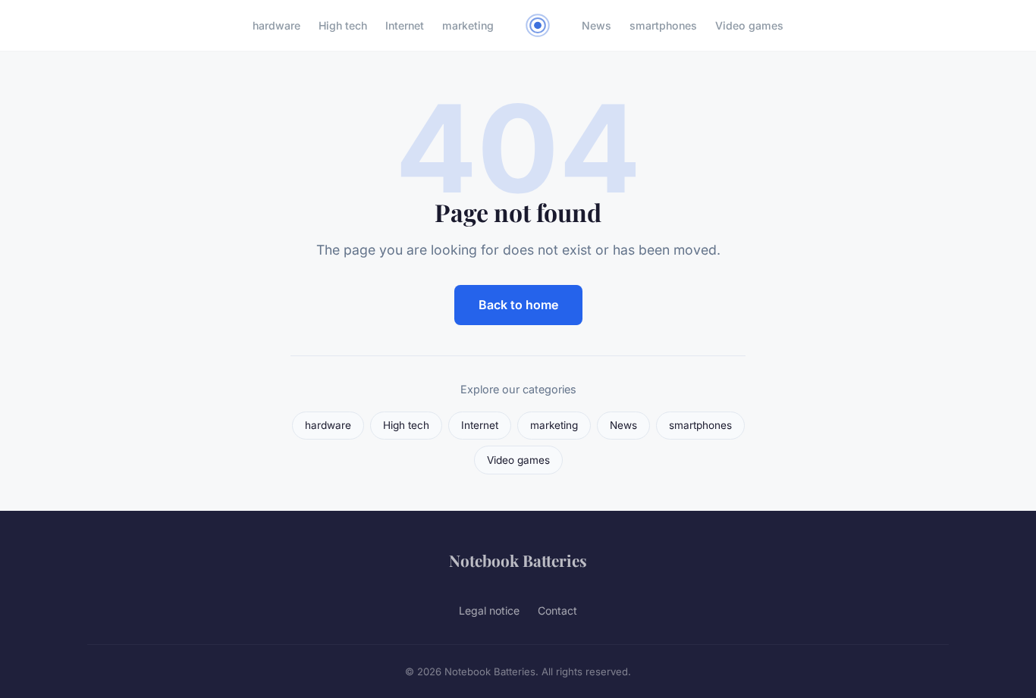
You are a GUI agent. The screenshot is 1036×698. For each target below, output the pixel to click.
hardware (276, 25)
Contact (557, 610)
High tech (343, 25)
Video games (749, 25)
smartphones (663, 25)
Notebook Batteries (518, 560)
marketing (468, 25)
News (596, 25)
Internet (404, 25)
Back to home (518, 304)
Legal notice (489, 610)
